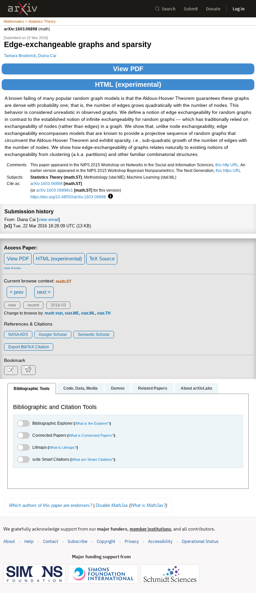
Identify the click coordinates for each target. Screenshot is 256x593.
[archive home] (22, 8)
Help (29, 541)
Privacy (132, 541)
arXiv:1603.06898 (46, 183)
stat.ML (88, 313)
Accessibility (160, 541)
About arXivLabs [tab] (196, 388)
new (12, 305)
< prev (17, 292)
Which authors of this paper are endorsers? (50, 505)
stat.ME (72, 313)
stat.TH (104, 313)
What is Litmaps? (63, 447)
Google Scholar (53, 334)
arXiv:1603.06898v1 (54, 190)
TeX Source (102, 258)
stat (59, 313)
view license (12, 268)
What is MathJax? (148, 505)
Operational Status (200, 541)
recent (33, 305)
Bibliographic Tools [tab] (32, 388)
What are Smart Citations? (93, 459)
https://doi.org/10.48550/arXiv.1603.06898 (68, 197)
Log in (239, 9)
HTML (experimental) (128, 84)
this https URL (228, 170)
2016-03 (58, 305)
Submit (191, 9)
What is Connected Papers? (91, 435)
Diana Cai (47, 55)
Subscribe (77, 541)
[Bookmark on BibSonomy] (11, 370)
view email (48, 219)
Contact (50, 541)
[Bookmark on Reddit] (28, 370)
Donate (213, 9)
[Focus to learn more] (109, 197)
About (9, 541)
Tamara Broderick (20, 55)
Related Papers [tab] (152, 388)
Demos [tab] (118, 388)
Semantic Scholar (94, 334)
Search (169, 9)
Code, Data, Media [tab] (80, 388)
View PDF (128, 68)
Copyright (106, 541)
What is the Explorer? (92, 423)
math (49, 313)
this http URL (227, 165)
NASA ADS (18, 334)
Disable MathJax (112, 505)
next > (44, 292)
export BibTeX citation (28, 347)
